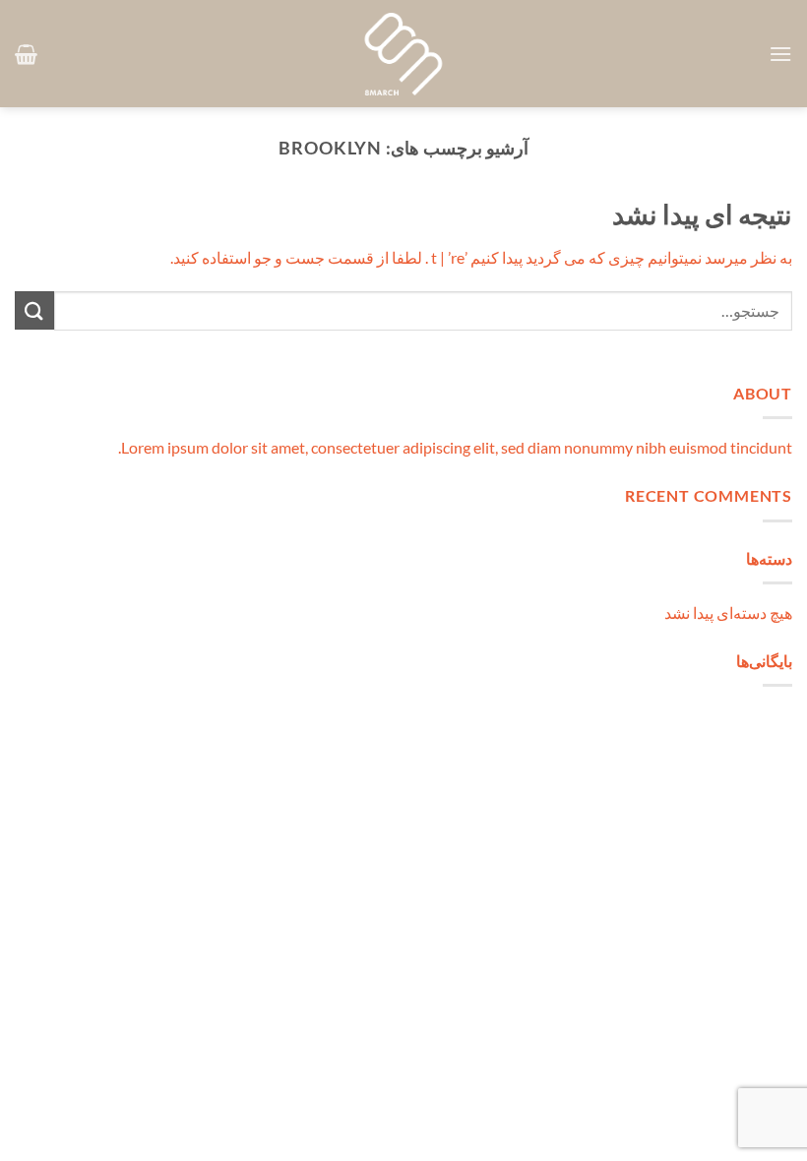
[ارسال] (34, 310)
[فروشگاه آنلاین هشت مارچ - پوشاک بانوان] (403, 54)
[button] (780, 54)
